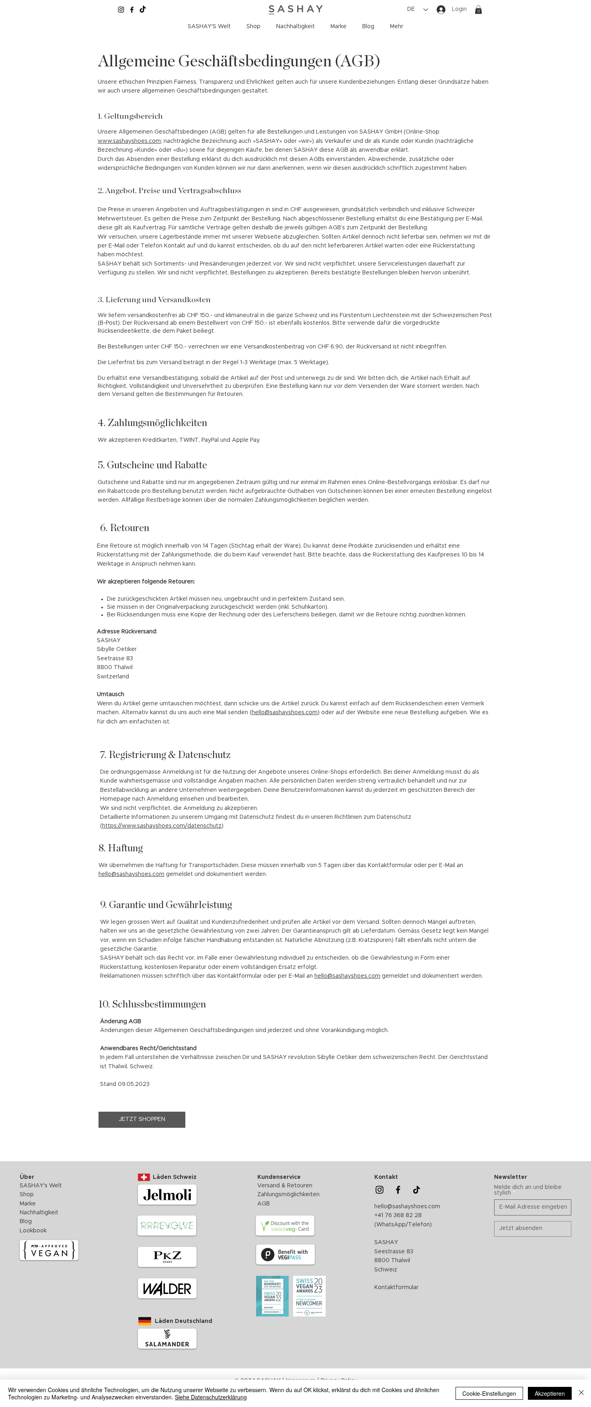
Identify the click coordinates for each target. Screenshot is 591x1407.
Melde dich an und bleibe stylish (528, 1190)
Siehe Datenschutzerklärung (211, 1397)
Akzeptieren (550, 1393)
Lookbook (33, 1231)
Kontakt (386, 1177)
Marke (28, 1204)
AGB (263, 1204)
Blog (26, 1221)
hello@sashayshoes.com (285, 712)
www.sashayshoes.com (129, 141)
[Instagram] (121, 10)
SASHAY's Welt (41, 1186)
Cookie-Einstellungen (489, 1393)
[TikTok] (143, 10)
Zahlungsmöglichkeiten (288, 1194)
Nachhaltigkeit (40, 1212)
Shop (27, 1194)
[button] (478, 9)
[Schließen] (581, 1393)
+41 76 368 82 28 (398, 1215)
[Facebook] (132, 10)
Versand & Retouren (284, 1186)
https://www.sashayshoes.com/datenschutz (162, 826)
